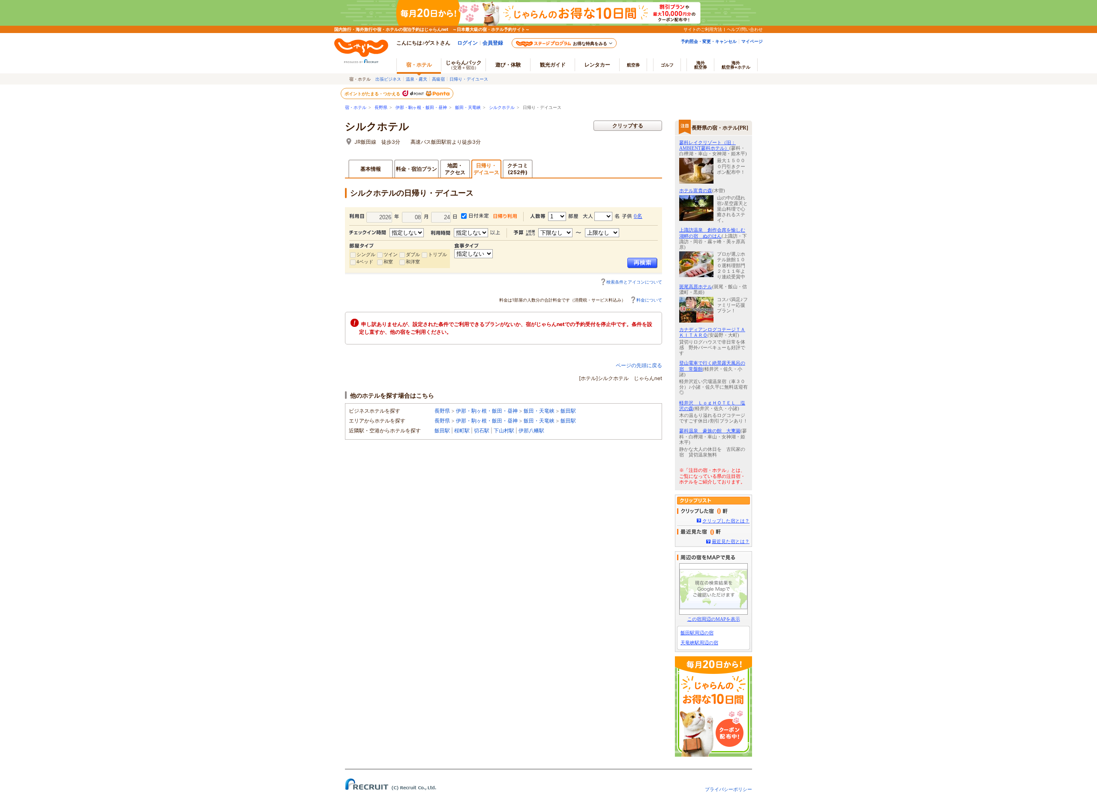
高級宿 (438, 79)
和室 (388, 261)
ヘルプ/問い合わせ (745, 29)
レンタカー (597, 64)
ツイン (391, 254)
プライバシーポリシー (728, 789)
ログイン (467, 42)
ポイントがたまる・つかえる (373, 93)
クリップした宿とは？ (725, 520)
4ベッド (365, 261)
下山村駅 (504, 430)
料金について (649, 299)
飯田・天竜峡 (468, 107)
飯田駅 (568, 411)
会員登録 (493, 42)
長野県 (381, 107)
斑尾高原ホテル (695, 286)
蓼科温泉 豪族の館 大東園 (709, 430)
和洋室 (413, 261)
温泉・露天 (416, 79)
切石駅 (481, 430)
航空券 (633, 64)
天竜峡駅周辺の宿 (699, 642)
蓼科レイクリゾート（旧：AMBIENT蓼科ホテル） (707, 145)
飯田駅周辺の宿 (696, 632)
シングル (366, 254)
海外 (700, 64)
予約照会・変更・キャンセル (709, 41)
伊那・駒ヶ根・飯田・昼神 (421, 107)
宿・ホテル (355, 107)
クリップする (627, 125)
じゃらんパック (464, 64)
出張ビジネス (388, 79)
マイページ (752, 41)
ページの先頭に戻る (639, 365)
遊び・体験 (508, 64)
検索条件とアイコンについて (634, 281)
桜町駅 (462, 430)
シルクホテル (502, 107)
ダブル (413, 254)
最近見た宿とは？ (730, 541)
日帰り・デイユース (469, 79)
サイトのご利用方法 (702, 29)
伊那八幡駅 (531, 430)
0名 (638, 216)
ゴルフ (667, 64)
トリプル (437, 254)
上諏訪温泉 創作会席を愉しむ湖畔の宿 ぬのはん (712, 232)
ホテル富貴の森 (695, 190)
